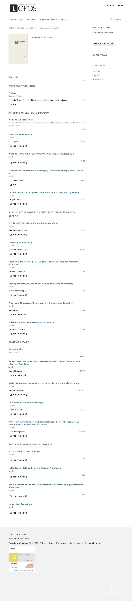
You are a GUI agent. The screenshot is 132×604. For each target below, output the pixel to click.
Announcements (48, 19)
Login (120, 5)
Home (11, 28)
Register (111, 5)
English (96, 75)
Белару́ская (98, 79)
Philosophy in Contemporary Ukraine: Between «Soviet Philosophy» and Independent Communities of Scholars (44, 425)
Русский (96, 71)
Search (117, 19)
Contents (13, 77)
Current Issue (16, 19)
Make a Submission (103, 44)
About (64, 19)
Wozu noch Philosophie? (47, 123)
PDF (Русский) (19, 146)
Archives (31, 19)
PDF (14, 104)
